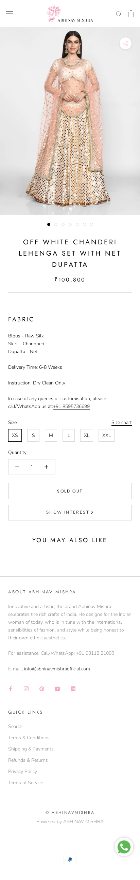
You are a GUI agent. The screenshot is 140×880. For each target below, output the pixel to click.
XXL (106, 435)
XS (15, 435)
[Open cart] (131, 13)
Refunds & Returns (28, 760)
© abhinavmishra (70, 812)
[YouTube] (57, 688)
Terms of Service (25, 782)
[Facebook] (10, 688)
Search (15, 726)
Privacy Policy (22, 771)
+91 (58, 406)
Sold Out (70, 491)
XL (86, 435)
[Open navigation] (9, 13)
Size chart (121, 422)
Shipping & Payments (31, 749)
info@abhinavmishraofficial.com (57, 669)
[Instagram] (26, 688)
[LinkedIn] (73, 688)
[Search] (119, 14)
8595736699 (76, 406)
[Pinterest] (41, 688)
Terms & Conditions (29, 737)
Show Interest (67, 512)
